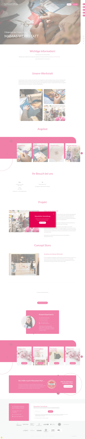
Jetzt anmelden (42, 222)
